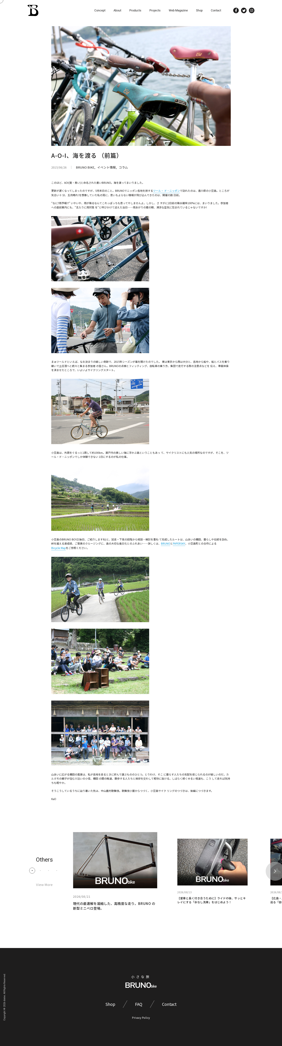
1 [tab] (32, 870)
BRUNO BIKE (85, 167)
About (117, 10)
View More (44, 884)
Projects (155, 10)
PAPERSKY (179, 543)
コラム (123, 167)
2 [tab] (40, 870)
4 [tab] (56, 870)
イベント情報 (106, 167)
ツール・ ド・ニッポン (166, 191)
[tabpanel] (115, 871)
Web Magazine (178, 10)
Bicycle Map (58, 548)
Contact (216, 10)
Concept (99, 10)
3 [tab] (48, 870)
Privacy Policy (141, 1018)
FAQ (138, 1004)
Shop (199, 10)
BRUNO (165, 543)
